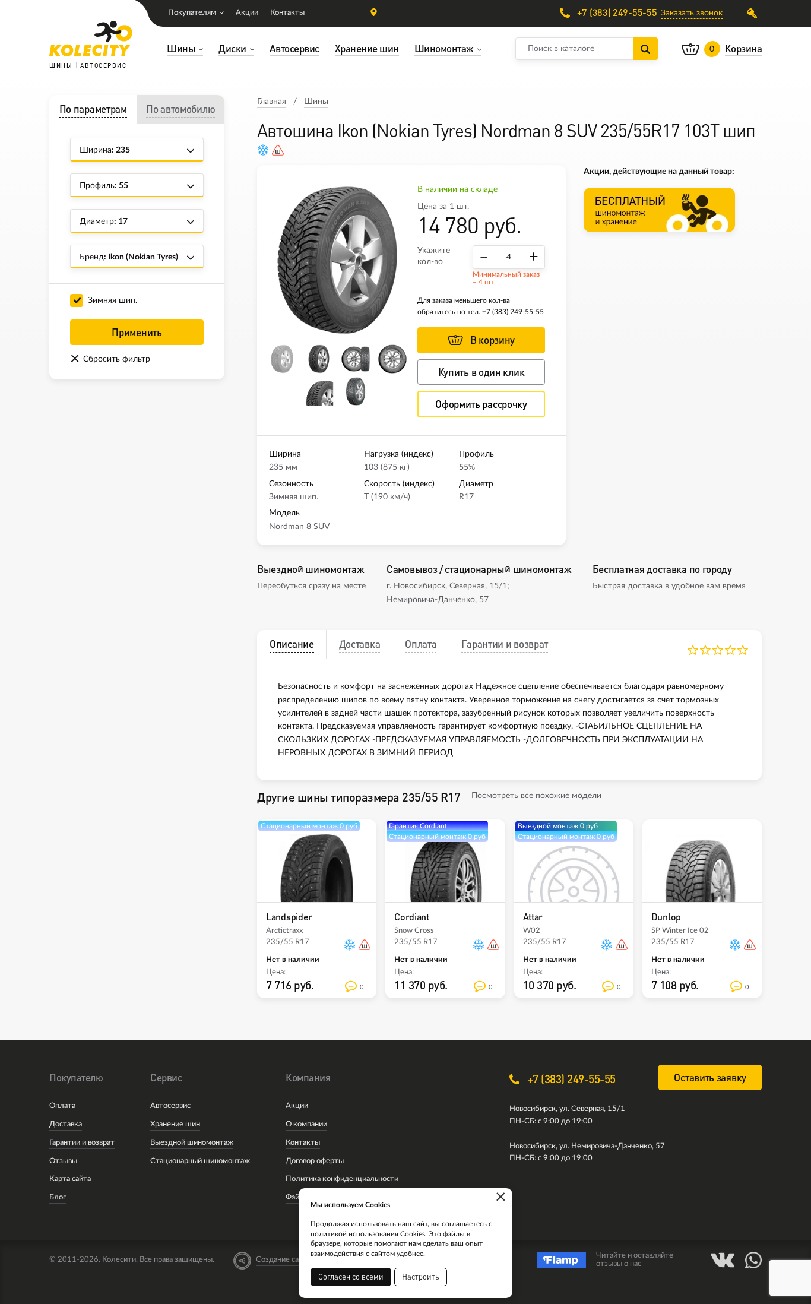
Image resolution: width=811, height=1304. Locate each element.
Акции (247, 13)
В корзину (492, 340)
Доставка (65, 1124)
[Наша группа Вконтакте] (722, 1260)
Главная (271, 101)
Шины (316, 101)
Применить (136, 332)
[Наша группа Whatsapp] (753, 1260)
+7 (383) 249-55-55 (616, 13)
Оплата (62, 1106)
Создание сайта (283, 1260)
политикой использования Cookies (368, 1233)
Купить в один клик (481, 372)
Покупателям (192, 13)
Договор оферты (315, 1161)
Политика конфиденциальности (342, 1179)
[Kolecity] (90, 38)
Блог (57, 1197)
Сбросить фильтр (116, 359)
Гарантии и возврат (82, 1143)
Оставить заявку (710, 1077)
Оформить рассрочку (481, 404)
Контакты (287, 13)
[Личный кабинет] (754, 13)
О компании (306, 1124)
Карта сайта (70, 1179)
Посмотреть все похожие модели (536, 796)
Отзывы (63, 1161)
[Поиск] (645, 48)
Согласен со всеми (351, 1276)
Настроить (420, 1276)
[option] (337, 260)
